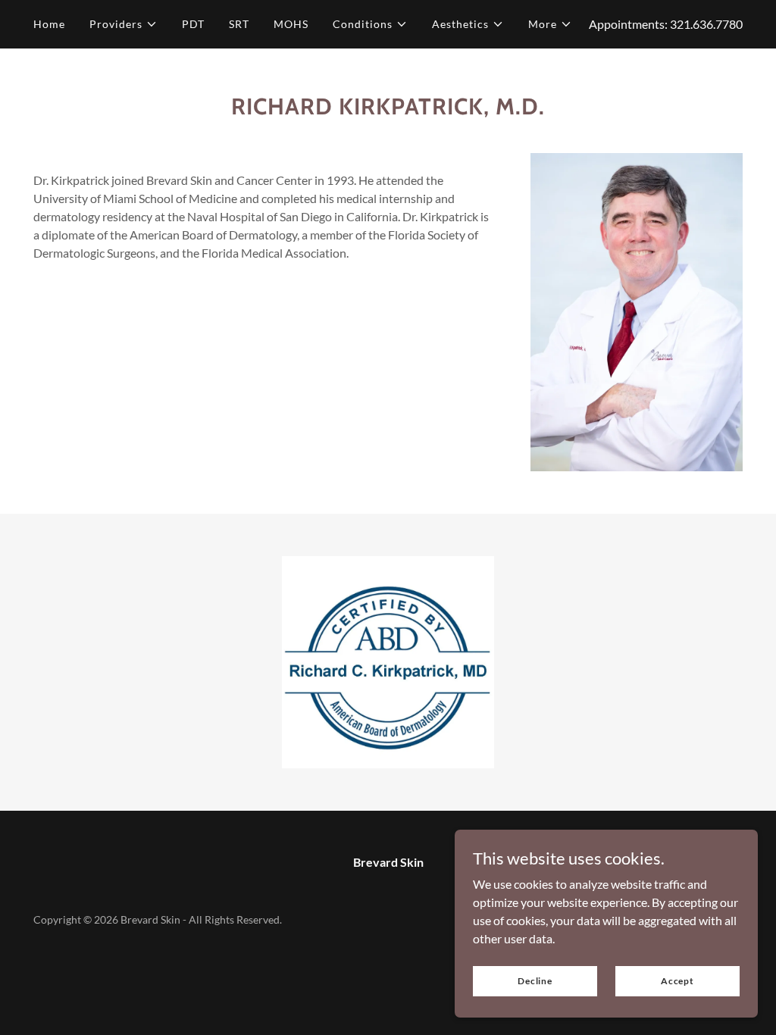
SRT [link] (239, 23)
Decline (535, 981)
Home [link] (49, 23)
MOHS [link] (291, 23)
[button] (123, 24)
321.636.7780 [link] (706, 24)
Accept (677, 981)
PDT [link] (193, 23)
